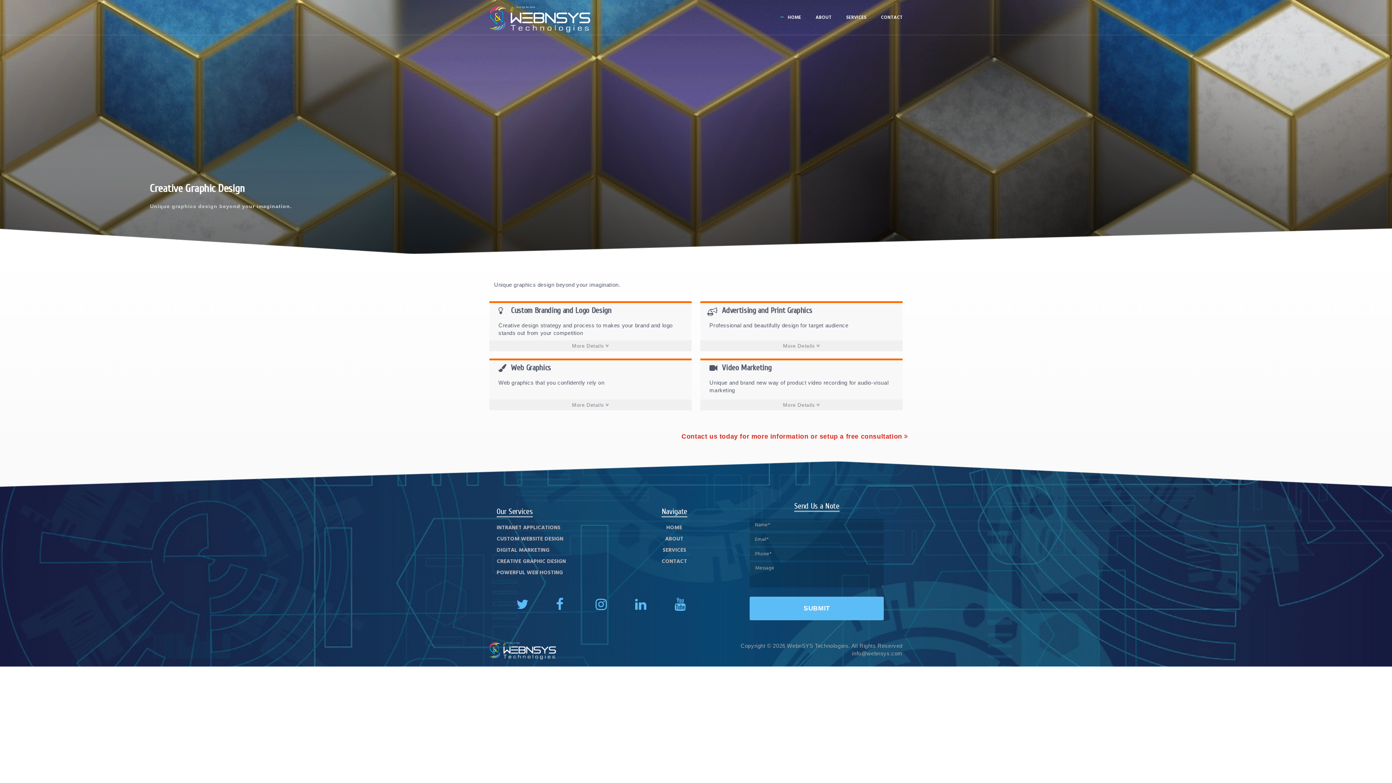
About (824, 17)
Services (856, 17)
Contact (892, 17)
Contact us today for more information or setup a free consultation (793, 436)
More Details (588, 346)
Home (794, 17)
